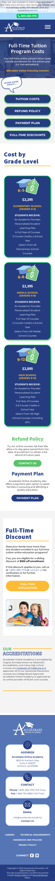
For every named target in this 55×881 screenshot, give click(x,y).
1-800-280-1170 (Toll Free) (32, 790)
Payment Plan (27, 123)
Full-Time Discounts (27, 135)
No (36, 10)
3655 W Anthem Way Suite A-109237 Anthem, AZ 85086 (27, 763)
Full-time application (27, 586)
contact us (36, 569)
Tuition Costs (27, 99)
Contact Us (27, 821)
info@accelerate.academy (27, 817)
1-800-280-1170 (17, 569)
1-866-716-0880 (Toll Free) (30, 793)
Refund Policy (27, 111)
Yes (32, 10)
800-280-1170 (29, 16)
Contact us (27, 463)
